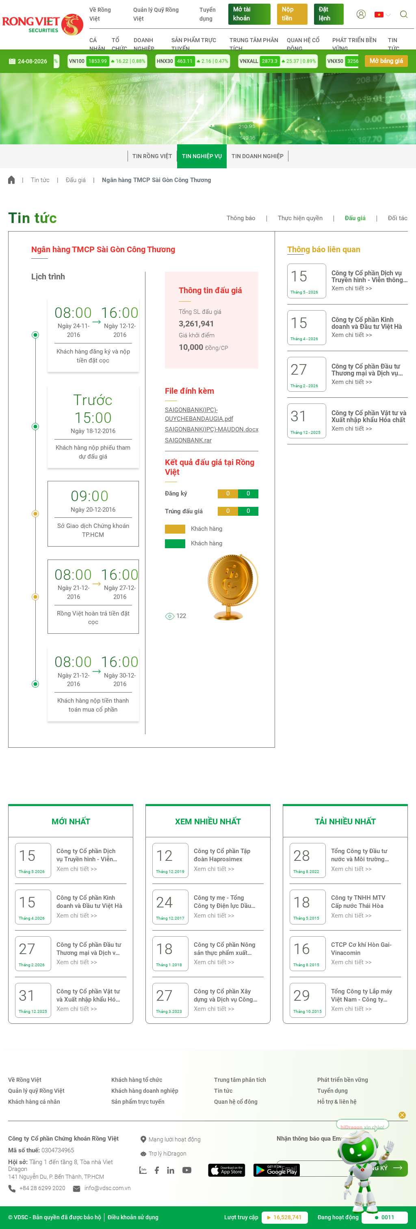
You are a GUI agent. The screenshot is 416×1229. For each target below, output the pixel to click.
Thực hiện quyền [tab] (300, 218)
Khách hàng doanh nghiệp (144, 1090)
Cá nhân (97, 44)
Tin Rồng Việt (152, 156)
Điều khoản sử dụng (133, 1217)
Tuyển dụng (207, 14)
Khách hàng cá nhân (34, 1101)
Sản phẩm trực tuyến (193, 44)
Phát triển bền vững (354, 44)
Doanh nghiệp (144, 44)
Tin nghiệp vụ (202, 156)
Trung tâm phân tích (254, 44)
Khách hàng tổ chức (136, 1080)
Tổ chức (119, 44)
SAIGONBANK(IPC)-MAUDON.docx (211, 429)
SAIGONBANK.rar (188, 440)
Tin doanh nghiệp (258, 156)
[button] (361, 14)
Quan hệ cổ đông (303, 44)
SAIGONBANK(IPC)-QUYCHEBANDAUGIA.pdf (199, 415)
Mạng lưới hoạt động (174, 1139)
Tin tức (393, 44)
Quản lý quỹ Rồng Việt (36, 1090)
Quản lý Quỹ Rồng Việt (156, 14)
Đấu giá (76, 180)
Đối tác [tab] (397, 218)
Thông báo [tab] (241, 218)
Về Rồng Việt (100, 14)
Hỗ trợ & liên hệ (337, 1101)
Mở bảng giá (386, 61)
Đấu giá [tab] (355, 218)
